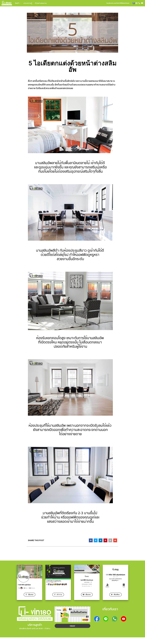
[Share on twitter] (96, 540)
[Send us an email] (136, 3)
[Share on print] (110, 540)
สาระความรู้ (27, 3)
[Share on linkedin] (100, 540)
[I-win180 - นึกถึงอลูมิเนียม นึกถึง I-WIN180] (7, 3)
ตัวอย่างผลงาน (41, 3)
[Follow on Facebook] (134, 3)
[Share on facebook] (91, 540)
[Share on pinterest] (105, 540)
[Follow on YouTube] (142, 3)
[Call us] (139, 3)
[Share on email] (115, 540)
